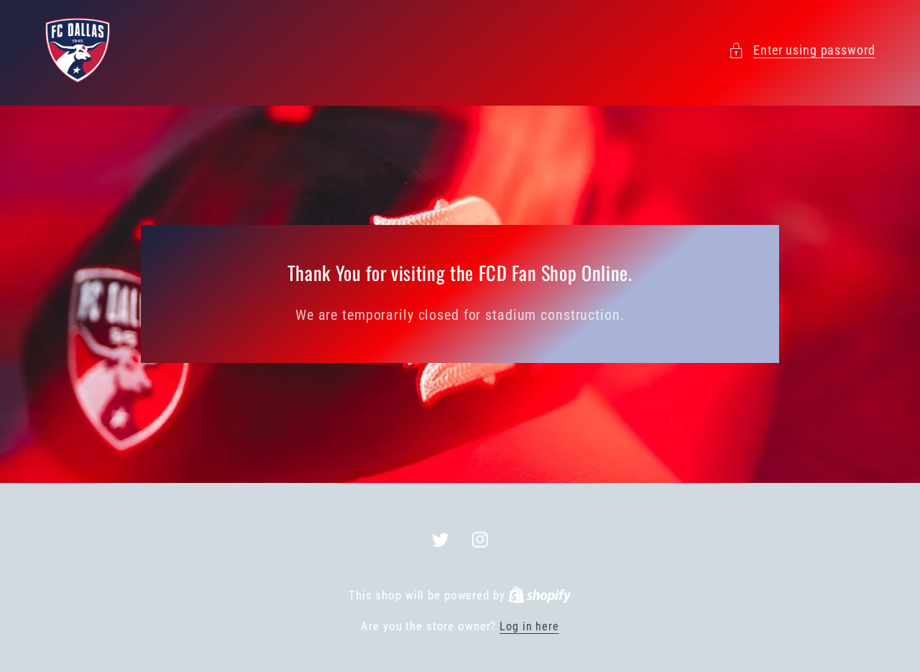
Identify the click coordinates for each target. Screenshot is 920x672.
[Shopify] (539, 595)
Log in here (529, 626)
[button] (801, 50)
